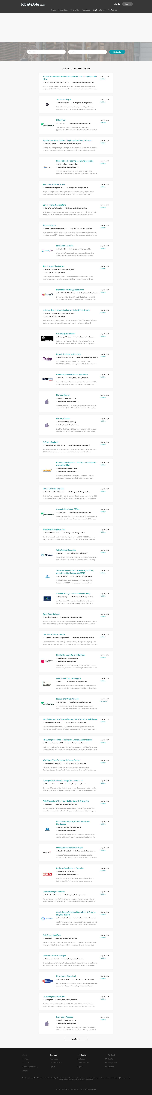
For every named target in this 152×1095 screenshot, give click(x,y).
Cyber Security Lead (51, 614)
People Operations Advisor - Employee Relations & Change (67, 140)
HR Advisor (61, 120)
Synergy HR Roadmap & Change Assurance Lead (63, 781)
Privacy (25, 1071)
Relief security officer (52, 935)
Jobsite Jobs (69, 1089)
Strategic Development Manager (69, 848)
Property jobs (67, 1079)
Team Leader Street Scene (54, 184)
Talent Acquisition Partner (54, 266)
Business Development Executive (70, 868)
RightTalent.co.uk (59, 1078)
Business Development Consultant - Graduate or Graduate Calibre (76, 463)
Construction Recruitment (101, 1078)
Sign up (128, 4)
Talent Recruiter (114, 1078)
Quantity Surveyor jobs (72, 1078)
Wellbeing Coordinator (65, 334)
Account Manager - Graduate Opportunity (73, 594)
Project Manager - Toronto (54, 892)
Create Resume (83, 1063)
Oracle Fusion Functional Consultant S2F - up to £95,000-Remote (76, 913)
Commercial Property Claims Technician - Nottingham (73, 823)
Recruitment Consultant (66, 976)
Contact (25, 1059)
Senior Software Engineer (53, 489)
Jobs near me (89, 1079)
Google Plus (112, 1063)
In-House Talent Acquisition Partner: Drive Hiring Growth (66, 310)
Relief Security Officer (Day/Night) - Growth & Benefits (66, 801)
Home (24, 1055)
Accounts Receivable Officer (68, 509)
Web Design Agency (89, 1089)
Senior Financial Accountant (54, 205)
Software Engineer (51, 442)
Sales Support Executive (66, 550)
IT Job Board (40, 1078)
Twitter (110, 1059)
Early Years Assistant (64, 1017)
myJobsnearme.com (78, 1079)
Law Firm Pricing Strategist (54, 634)
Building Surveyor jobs (86, 1078)
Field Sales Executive (65, 246)
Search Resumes (56, 1063)
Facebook (111, 1055)
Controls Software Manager (54, 956)
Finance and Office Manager (67, 699)
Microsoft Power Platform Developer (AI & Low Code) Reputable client (70, 77)
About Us (25, 1063)
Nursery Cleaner (63, 395)
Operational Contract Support (68, 678)
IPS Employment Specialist (54, 997)
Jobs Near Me (49, 1078)
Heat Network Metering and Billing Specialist (74, 161)
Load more (76, 1039)
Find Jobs (117, 52)
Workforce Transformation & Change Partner (61, 760)
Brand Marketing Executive (54, 530)
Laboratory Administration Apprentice (72, 374)
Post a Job (54, 1059)
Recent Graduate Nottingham (68, 354)
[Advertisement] (76, 27)
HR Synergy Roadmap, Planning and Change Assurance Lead (67, 740)
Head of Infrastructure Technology (70, 655)
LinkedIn (111, 1067)
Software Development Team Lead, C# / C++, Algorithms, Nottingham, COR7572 (75, 571)
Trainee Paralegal (63, 99)
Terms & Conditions (29, 1067)
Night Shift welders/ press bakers (70, 290)
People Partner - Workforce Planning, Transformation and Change (70, 719)
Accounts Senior (49, 225)
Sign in (117, 4)
